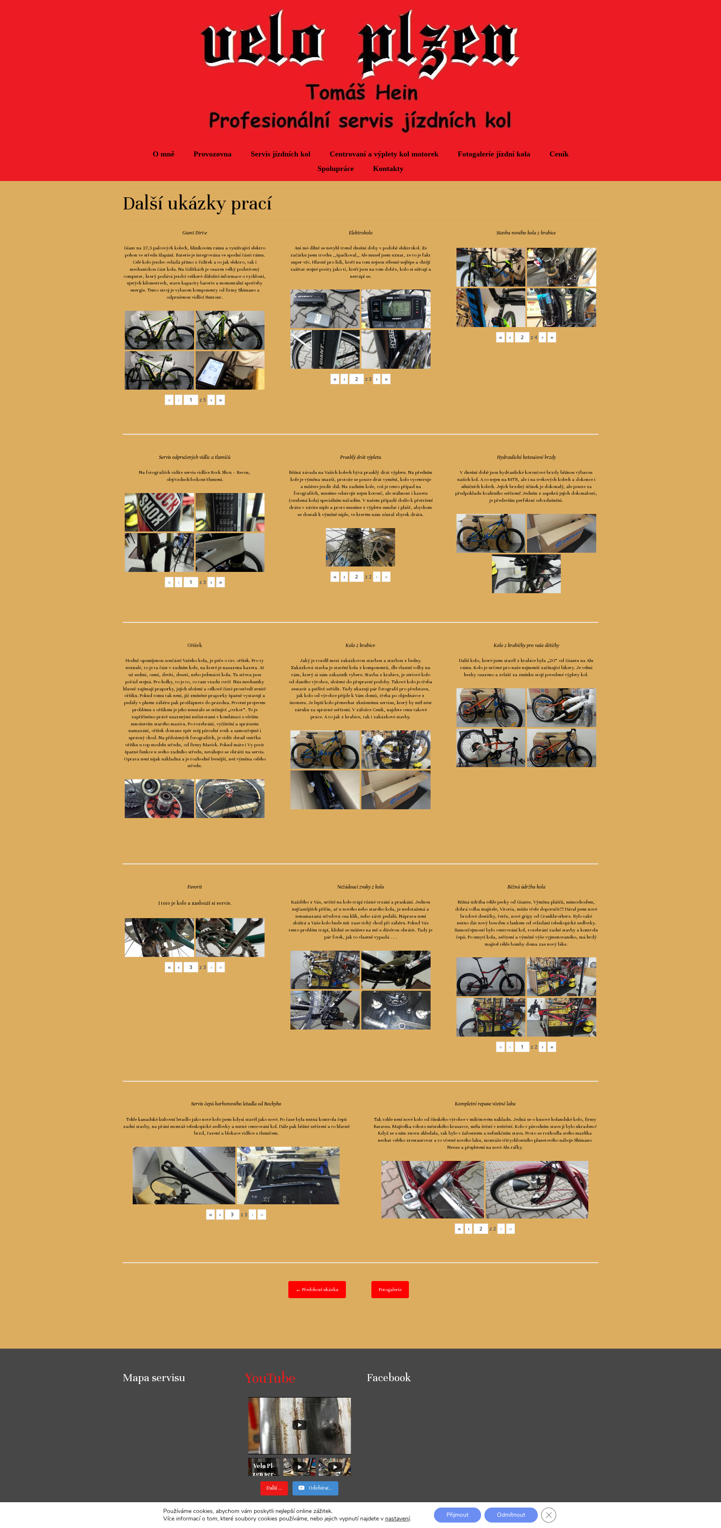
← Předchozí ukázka (317, 1289)
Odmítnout (511, 1515)
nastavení (397, 1519)
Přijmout (457, 1515)
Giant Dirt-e (194, 233)
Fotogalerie (390, 1289)
